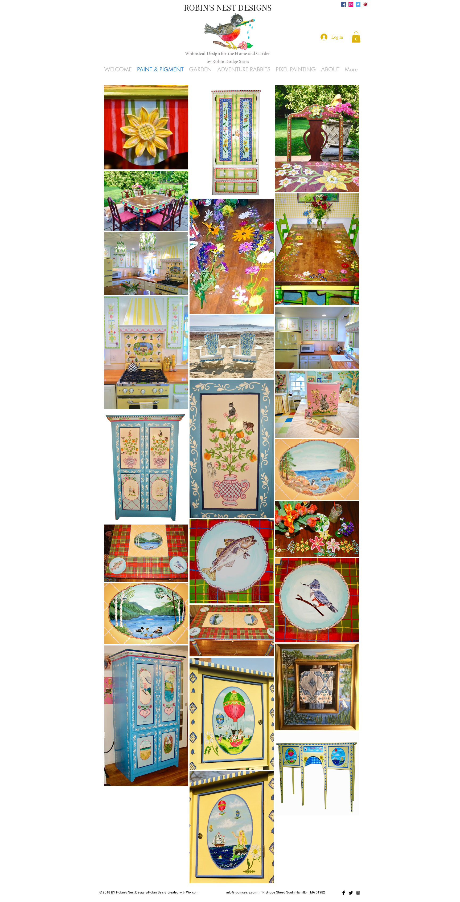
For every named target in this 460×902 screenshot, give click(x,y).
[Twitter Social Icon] (358, 4)
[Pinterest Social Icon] (365, 4)
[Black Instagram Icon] (358, 893)
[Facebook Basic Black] (343, 893)
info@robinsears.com (241, 892)
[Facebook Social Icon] (343, 4)
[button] (356, 37)
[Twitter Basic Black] (350, 893)
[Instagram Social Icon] (350, 4)
